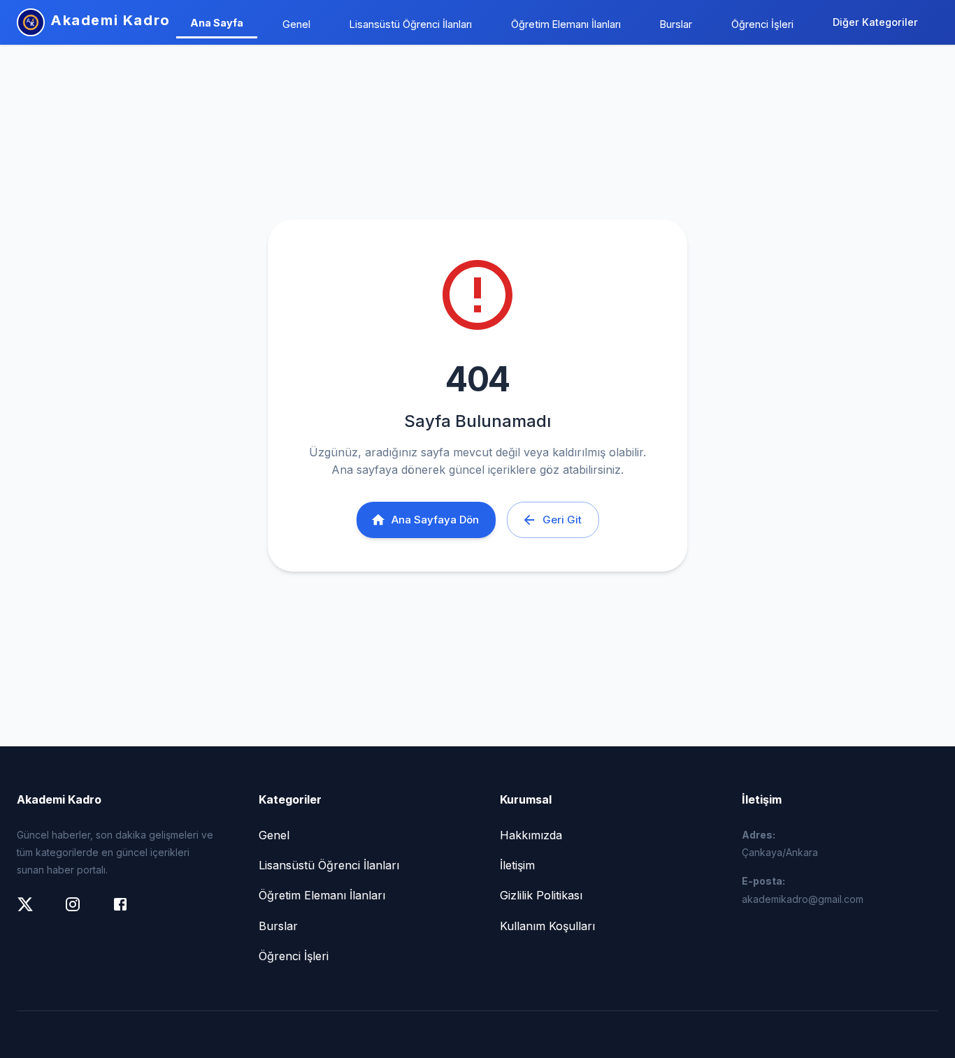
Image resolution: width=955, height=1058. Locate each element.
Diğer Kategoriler (875, 22)
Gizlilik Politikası (541, 895)
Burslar (676, 24)
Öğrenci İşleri (762, 24)
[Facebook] (127, 911)
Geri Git (562, 519)
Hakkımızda (531, 835)
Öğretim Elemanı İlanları (566, 24)
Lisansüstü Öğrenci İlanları (411, 24)
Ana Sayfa (216, 23)
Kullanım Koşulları (547, 926)
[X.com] (32, 911)
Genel (296, 24)
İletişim (517, 865)
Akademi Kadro (110, 20)
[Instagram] (79, 911)
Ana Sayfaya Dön (435, 519)
